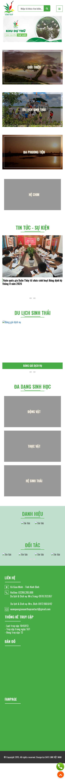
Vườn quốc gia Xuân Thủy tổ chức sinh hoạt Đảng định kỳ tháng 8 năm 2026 (32, 282)
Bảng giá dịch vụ (32, 366)
